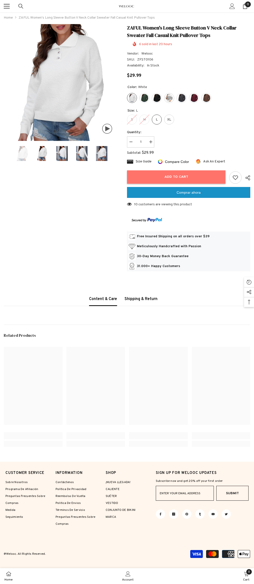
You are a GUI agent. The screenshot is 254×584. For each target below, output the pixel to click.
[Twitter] (226, 514)
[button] (5, 153)
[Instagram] (173, 514)
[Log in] (232, 6)
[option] (62, 82)
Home (8, 18)
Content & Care (103, 299)
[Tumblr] (200, 514)
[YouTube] (213, 514)
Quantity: (134, 132)
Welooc (147, 54)
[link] (33, 435)
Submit (232, 493)
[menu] (7, 6)
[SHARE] (246, 178)
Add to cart (176, 177)
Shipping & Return (141, 299)
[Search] (21, 6)
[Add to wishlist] (235, 177)
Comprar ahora (189, 192)
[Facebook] (160, 514)
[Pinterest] (186, 514)
